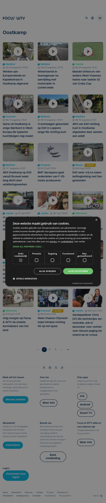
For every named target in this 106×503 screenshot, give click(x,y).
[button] (53, 246)
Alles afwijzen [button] (47, 271)
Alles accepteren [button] (78, 271)
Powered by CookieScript (82, 283)
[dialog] (53, 251)
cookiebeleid (67, 241)
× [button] (96, 220)
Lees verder (79, 241)
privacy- (53, 241)
